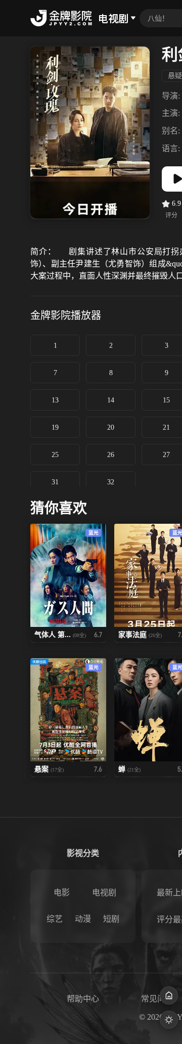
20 (110, 427)
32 (110, 482)
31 (55, 482)
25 (55, 455)
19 (55, 427)
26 (110, 455)
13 (55, 400)
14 (110, 400)
